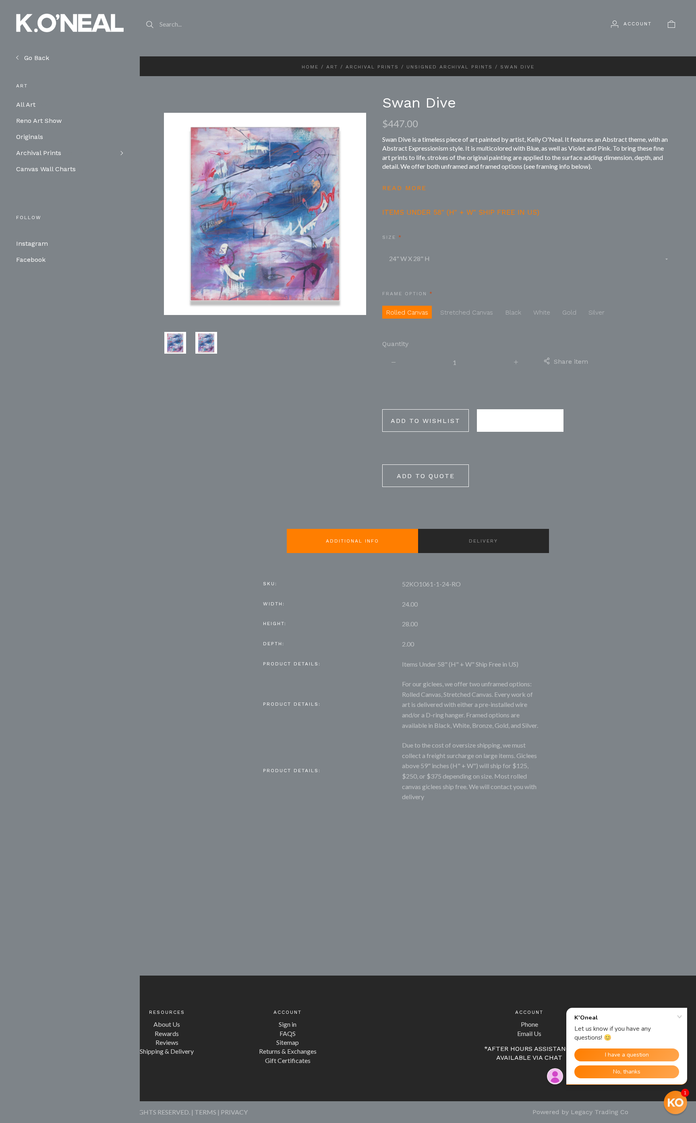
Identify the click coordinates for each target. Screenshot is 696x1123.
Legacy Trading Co (599, 1112)
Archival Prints (44, 153)
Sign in (287, 1024)
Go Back (35, 58)
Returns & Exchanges (288, 1051)
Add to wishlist (425, 421)
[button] (675, 1102)
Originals (32, 137)
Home (310, 67)
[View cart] (671, 23)
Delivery (483, 541)
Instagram (32, 243)
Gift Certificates (288, 1060)
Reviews (166, 1042)
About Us (166, 1024)
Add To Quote (426, 476)
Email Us (529, 1033)
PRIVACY (234, 1112)
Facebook (31, 259)
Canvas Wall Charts (50, 169)
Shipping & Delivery (167, 1051)
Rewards (167, 1033)
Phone (529, 1024)
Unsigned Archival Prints (449, 67)
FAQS (288, 1033)
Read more (404, 188)
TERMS (205, 1112)
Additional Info (352, 541)
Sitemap (287, 1042)
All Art (31, 104)
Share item (571, 361)
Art (332, 67)
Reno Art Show (41, 120)
